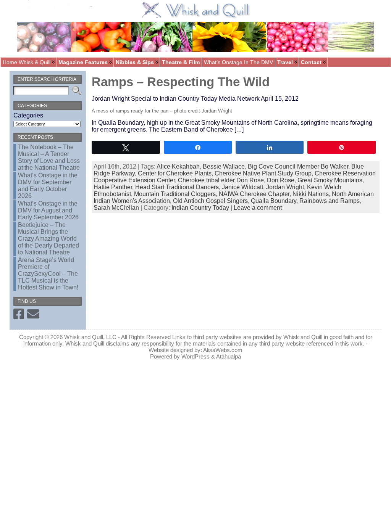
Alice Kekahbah (178, 166)
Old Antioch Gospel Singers (210, 201)
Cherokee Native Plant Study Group (263, 173)
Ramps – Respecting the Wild (181, 82)
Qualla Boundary (273, 201)
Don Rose (280, 180)
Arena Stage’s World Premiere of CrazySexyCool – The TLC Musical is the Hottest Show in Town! (48, 274)
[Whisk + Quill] (195, 28)
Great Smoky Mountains (329, 180)
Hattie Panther (113, 187)
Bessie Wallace (224, 166)
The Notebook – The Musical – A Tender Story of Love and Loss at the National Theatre (49, 157)
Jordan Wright (285, 187)
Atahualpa (228, 356)
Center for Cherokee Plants (175, 173)
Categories (28, 115)
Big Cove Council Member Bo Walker (298, 166)
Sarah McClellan (116, 207)
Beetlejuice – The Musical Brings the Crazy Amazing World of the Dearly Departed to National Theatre (48, 239)
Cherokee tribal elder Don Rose (221, 180)
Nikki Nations (310, 194)
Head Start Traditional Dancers (177, 187)
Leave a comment (258, 207)
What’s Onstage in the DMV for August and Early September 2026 (48, 210)
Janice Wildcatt (242, 187)
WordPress (195, 356)
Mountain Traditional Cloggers (175, 194)
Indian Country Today (200, 207)
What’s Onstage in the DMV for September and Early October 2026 (48, 185)
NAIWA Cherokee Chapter (254, 194)
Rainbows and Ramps (329, 201)
